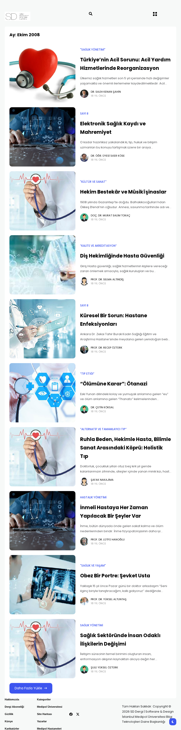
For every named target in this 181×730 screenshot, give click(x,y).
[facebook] (71, 714)
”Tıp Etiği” (87, 374)
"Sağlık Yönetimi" (92, 50)
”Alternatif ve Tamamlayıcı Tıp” (103, 429)
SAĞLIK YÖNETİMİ (91, 625)
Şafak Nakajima (102, 480)
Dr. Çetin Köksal (102, 407)
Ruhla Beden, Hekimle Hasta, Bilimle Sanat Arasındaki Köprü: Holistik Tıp (125, 447)
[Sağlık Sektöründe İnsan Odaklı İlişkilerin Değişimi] (42, 648)
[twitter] (77, 714)
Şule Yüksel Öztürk (104, 667)
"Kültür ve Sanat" (93, 182)
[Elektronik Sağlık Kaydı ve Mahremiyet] (42, 137)
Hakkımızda (12, 699)
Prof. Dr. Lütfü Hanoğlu (108, 539)
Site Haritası (44, 714)
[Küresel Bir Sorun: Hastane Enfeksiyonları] (42, 328)
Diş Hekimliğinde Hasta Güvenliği (122, 255)
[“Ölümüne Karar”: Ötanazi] (42, 392)
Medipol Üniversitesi (49, 706)
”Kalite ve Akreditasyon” (98, 246)
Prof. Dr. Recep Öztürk (106, 347)
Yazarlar (42, 721)
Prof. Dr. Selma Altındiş (107, 279)
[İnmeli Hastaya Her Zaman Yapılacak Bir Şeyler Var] (42, 520)
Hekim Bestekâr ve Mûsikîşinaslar (123, 191)
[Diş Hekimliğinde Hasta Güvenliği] (42, 264)
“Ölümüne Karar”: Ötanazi (113, 383)
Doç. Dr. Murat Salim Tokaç (110, 215)
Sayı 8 (84, 113)
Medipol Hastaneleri (49, 728)
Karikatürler (12, 728)
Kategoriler (44, 699)
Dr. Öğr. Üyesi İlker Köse (108, 156)
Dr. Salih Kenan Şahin (106, 92)
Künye (9, 721)
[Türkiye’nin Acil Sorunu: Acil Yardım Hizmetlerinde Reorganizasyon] (42, 73)
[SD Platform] (26, 16)
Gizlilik (9, 714)
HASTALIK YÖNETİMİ (93, 497)
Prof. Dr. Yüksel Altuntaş (109, 599)
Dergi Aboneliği (14, 706)
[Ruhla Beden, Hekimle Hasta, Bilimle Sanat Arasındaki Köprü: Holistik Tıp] (42, 456)
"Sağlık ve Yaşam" (93, 565)
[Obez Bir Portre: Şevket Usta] (42, 584)
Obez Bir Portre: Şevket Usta (115, 575)
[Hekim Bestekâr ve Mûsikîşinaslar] (42, 200)
